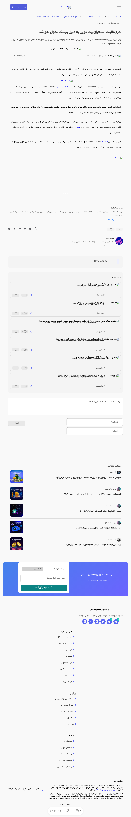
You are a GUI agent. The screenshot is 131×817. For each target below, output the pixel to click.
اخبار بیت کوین (88, 16)
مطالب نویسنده (107, 246)
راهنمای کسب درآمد (65, 760)
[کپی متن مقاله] (35, 229)
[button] (67, 193)
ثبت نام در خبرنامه (43, 588)
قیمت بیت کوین (66, 669)
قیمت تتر (69, 656)
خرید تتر (69, 650)
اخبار (100, 16)
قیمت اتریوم (67, 682)
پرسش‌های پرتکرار (67, 711)
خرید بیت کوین (66, 662)
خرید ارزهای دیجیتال (65, 637)
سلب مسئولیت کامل (114, 220)
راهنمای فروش (66, 747)
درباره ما (71, 724)
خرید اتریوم (68, 675)
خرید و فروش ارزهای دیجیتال (105, 790)
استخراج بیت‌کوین (61, 87)
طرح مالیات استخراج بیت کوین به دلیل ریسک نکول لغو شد (56, 16)
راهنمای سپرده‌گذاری (64, 767)
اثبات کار (105, 142)
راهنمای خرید (67, 741)
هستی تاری (110, 238)
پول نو (118, 16)
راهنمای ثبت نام (66, 754)
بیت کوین (76, 127)
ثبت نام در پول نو (67, 705)
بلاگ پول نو (70, 718)
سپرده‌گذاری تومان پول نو (64, 699)
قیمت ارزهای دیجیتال (64, 643)
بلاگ (109, 16)
